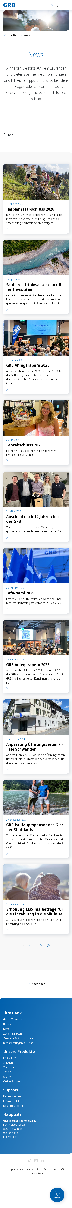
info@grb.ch (10, 1137)
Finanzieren (10, 1058)
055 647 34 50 (11, 1133)
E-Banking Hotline (13, 1101)
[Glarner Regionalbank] (18, 5)
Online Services (12, 1081)
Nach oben (38, 984)
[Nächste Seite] (41, 946)
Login (56, 5)
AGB (62, 1169)
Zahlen (7, 1072)
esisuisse (37, 1173)
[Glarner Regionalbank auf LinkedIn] (42, 1160)
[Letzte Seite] (47, 946)
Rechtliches (49, 1169)
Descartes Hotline (13, 1106)
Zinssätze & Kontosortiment (19, 1038)
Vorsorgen (9, 1067)
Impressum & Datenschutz (23, 1169)
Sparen (7, 1077)
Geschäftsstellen (13, 1019)
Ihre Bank (13, 35)
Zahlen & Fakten (12, 1033)
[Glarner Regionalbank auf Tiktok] (29, 1160)
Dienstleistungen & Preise (18, 1043)
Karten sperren (12, 1096)
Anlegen (8, 1062)
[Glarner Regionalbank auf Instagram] (36, 1160)
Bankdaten (9, 1024)
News (6, 1029)
